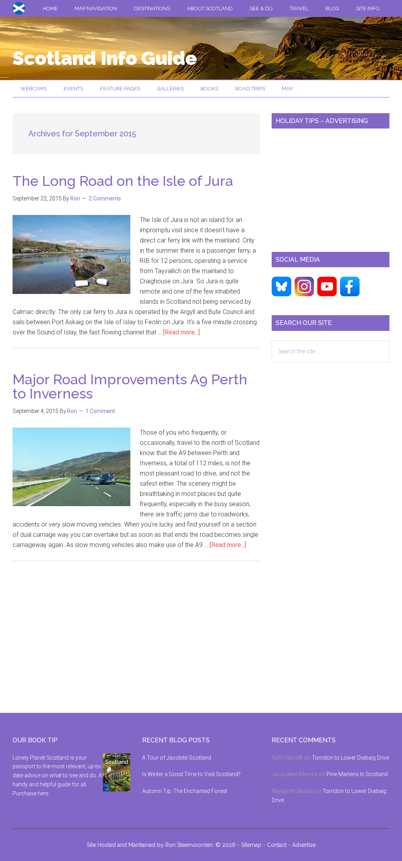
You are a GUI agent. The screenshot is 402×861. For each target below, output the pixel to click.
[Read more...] (181, 332)
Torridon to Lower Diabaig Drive (350, 758)
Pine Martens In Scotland (357, 774)
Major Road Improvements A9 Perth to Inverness (130, 386)
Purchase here (30, 793)
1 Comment (100, 411)
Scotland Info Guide (105, 58)
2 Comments (105, 198)
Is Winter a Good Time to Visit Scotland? (191, 774)
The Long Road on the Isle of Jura (123, 181)
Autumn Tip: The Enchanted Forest (184, 791)
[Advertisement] (330, 187)
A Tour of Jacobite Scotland (176, 758)
